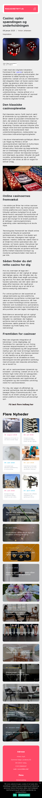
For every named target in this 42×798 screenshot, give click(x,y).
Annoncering (21, 780)
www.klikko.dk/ (23, 769)
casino (19, 72)
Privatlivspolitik (24, 795)
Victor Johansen (24, 31)
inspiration (7, 34)
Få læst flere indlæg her (21, 404)
